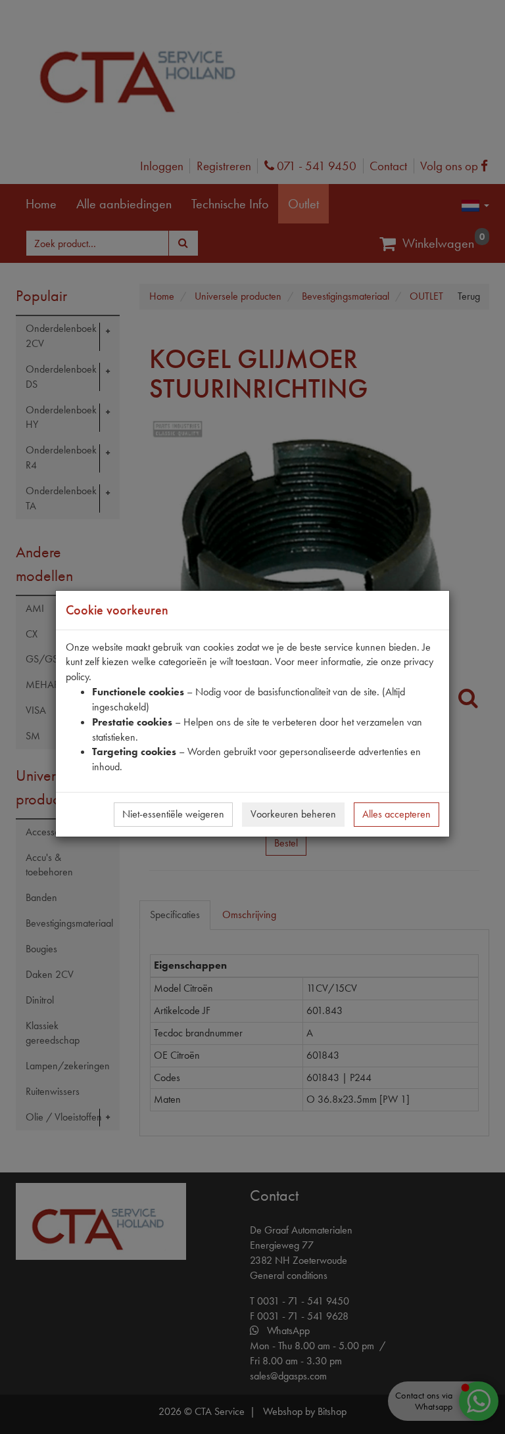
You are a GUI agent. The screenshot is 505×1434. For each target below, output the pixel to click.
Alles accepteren (396, 814)
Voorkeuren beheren (293, 814)
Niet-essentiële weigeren (173, 814)
